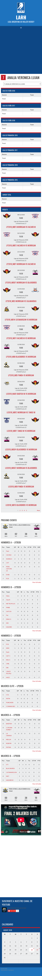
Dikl (7, 667)
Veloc (8, 596)
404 (7, 623)
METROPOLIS (10, 603)
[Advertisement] (21, 52)
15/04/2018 (21, 493)
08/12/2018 (21, 215)
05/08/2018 (21, 363)
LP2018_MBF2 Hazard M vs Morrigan (21, 245)
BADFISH (9, 723)
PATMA (8, 747)
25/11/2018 (21, 252)
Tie (25, 547)
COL (7, 695)
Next (38, 510)
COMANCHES (10, 706)
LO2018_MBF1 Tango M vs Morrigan (21, 430)
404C (7, 648)
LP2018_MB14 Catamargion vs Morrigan (21, 319)
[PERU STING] (5, 526)
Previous (4, 510)
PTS (34, 547)
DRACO (8, 619)
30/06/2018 (21, 381)
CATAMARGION (11, 772)
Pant (7, 551)
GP (15, 547)
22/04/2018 (21, 474)
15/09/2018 (21, 289)
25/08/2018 (21, 326)
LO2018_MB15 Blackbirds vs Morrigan (21, 505)
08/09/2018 (21, 307)
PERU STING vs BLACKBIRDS (18, 525)
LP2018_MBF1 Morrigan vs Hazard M (21, 264)
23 (37, 950)
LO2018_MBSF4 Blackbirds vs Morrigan (21, 449)
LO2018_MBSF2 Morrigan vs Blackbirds (21, 467)
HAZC (8, 677)
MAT (7, 776)
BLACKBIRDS (10, 768)
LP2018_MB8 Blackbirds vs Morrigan (21, 356)
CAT (7, 563)
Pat (7, 615)
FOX (7, 578)
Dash (7, 652)
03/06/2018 (21, 437)
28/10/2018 (21, 270)
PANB (8, 607)
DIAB (7, 574)
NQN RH (8, 743)
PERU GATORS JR (9, 569)
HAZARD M (9, 780)
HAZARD (9, 627)
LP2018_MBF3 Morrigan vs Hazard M (21, 226)
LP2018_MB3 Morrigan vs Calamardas (21, 301)
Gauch (8, 600)
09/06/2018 (21, 418)
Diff (39, 547)
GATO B (8, 611)
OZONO (9, 555)
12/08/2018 (21, 344)
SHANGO (9, 559)
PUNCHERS (9, 702)
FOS (7, 644)
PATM (8, 698)
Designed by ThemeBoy (7, 970)
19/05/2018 (21, 456)
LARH (21, 17)
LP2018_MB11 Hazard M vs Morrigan (21, 338)
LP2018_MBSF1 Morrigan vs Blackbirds (21, 282)
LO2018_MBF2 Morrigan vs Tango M (21, 412)
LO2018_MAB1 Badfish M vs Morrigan (21, 393)
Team (8, 547)
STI (7, 764)
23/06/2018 (21, 400)
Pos (3, 547)
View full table (36, 582)
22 (32, 950)
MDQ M (8, 739)
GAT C (8, 656)
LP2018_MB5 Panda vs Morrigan (21, 375)
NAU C (8, 660)
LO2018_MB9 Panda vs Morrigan (21, 486)
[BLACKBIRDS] (36, 527)
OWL (7, 663)
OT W (29, 547)
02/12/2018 (21, 233)
